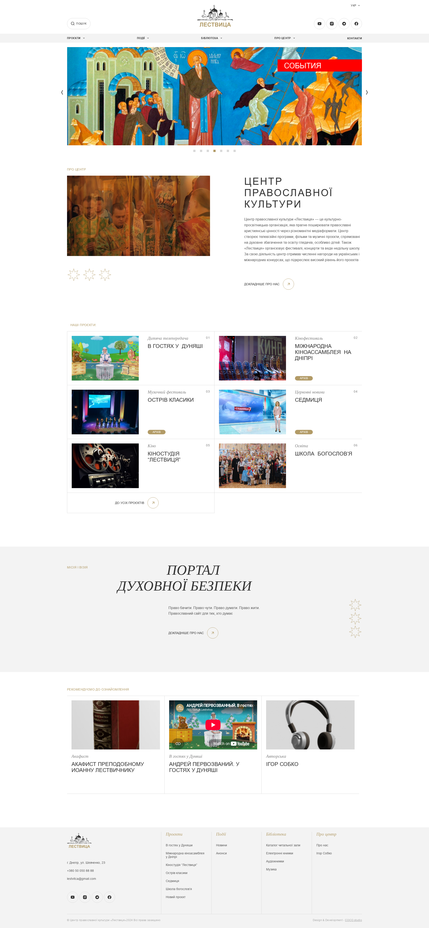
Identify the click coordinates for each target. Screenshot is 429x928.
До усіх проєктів (129, 503)
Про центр (326, 834)
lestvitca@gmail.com (81, 878)
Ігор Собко (324, 853)
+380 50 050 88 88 (80, 870)
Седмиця (172, 881)
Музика (271, 869)
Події (221, 834)
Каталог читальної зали (283, 845)
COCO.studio (353, 920)
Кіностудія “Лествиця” (181, 865)
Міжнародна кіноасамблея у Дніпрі (185, 855)
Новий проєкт (175, 897)
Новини (221, 845)
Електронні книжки (279, 853)
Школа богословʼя (179, 889)
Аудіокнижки (275, 861)
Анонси (221, 853)
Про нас (322, 845)
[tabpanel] (214, 96)
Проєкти (174, 834)
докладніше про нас (262, 284)
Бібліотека (276, 834)
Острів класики (176, 873)
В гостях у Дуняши (179, 845)
